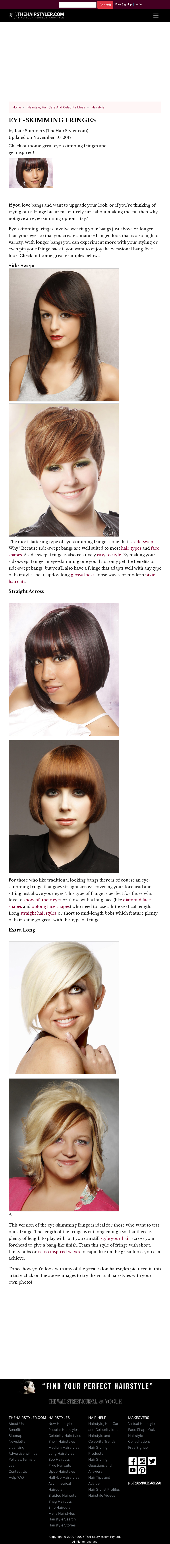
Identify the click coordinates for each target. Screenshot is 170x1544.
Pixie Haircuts (59, 1465)
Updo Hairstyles (61, 1471)
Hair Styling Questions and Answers (100, 1465)
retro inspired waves (59, 1251)
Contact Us (18, 1471)
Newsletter (18, 1441)
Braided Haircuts (62, 1495)
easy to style (109, 555)
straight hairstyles (38, 913)
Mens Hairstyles (61, 1513)
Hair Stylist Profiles (104, 1489)
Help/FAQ (16, 1477)
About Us (16, 1424)
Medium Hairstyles (63, 1447)
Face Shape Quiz (142, 1430)
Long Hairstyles (61, 1453)
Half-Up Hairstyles (63, 1477)
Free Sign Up (123, 4)
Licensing (16, 1447)
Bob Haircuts (59, 1459)
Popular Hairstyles (63, 1430)
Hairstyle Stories (62, 1525)
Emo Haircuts (59, 1507)
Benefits (15, 1430)
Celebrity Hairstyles (64, 1436)
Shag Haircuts (60, 1501)
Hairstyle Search (62, 1519)
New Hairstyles (60, 1424)
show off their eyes (43, 900)
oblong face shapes (51, 906)
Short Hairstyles (61, 1441)
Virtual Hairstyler (142, 1424)
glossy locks (83, 575)
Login (138, 4)
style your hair (115, 1238)
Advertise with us (23, 1453)
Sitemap (15, 1436)
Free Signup (138, 1447)
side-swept (144, 541)
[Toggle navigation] (155, 15)
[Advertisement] (85, 64)
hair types (131, 548)
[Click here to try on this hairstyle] (64, 334)
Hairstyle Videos (101, 1495)
